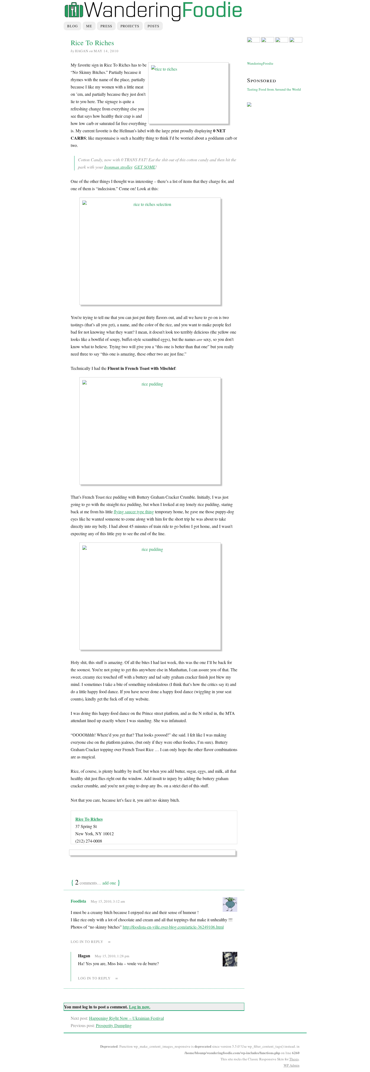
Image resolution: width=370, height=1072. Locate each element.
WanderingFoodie (260, 63)
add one (109, 883)
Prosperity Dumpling (114, 1025)
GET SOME (144, 167)
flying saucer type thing (134, 511)
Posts (153, 26)
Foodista (78, 901)
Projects (130, 26)
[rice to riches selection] (154, 253)
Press (106, 26)
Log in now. (139, 1007)
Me (89, 26)
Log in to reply (87, 941)
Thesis (294, 1059)
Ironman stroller (118, 167)
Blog (72, 26)
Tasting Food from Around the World (274, 89)
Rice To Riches (89, 819)
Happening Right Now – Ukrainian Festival (126, 1018)
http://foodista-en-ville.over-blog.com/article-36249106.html (173, 927)
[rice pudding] (154, 432)
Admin (292, 1065)
